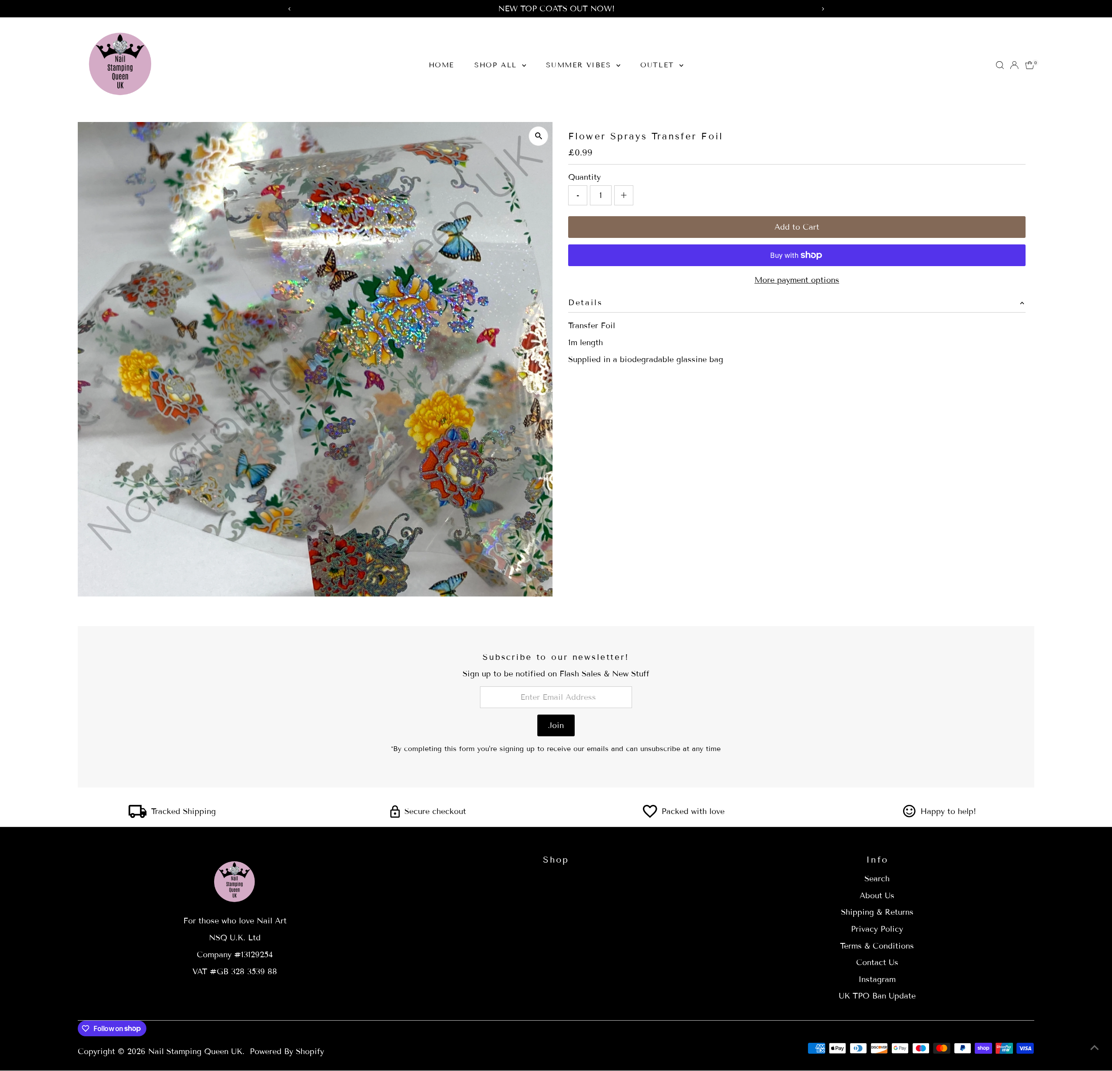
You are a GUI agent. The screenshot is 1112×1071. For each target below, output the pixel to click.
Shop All (497, 65)
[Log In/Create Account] (1014, 65)
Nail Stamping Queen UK (195, 1051)
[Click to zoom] (538, 136)
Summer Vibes (580, 65)
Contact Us (877, 962)
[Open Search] (1000, 65)
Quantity (584, 177)
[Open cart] (1029, 65)
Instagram (877, 979)
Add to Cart (796, 227)
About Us (877, 895)
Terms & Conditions (877, 946)
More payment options (797, 280)
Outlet (658, 65)
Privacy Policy (877, 929)
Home (441, 65)
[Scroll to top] (1094, 1047)
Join (556, 725)
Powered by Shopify (287, 1051)
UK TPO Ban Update (877, 996)
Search (877, 878)
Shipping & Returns (877, 912)
